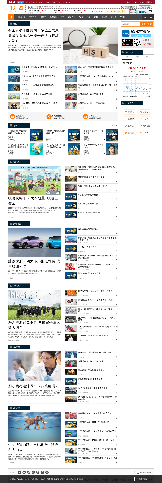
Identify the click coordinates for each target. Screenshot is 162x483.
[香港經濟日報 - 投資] (16, 8)
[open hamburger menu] (151, 17)
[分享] (60, 62)
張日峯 (10, 137)
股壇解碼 (86, 139)
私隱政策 (63, 479)
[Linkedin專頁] (47, 472)
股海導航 (86, 153)
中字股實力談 (50, 153)
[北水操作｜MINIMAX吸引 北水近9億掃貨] (34, 69)
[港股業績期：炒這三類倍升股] (91, 95)
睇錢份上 (11, 139)
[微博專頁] (29, 472)
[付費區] (20, 2)
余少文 (48, 151)
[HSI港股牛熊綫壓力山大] (91, 77)
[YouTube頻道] (24, 472)
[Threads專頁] (42, 472)
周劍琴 (10, 151)
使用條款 (72, 479)
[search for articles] (145, 17)
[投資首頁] (11, 17)
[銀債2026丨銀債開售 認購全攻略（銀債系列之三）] (25, 149)
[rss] (59, 6)
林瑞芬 (86, 151)
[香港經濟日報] (12, 2)
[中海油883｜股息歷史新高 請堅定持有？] (34, 77)
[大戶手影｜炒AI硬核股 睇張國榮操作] (34, 86)
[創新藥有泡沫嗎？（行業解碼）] (91, 104)
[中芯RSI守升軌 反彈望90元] (101, 149)
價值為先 (48, 139)
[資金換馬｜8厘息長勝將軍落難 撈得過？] (91, 69)
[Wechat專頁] (33, 472)
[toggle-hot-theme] (124, 11)
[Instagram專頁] (38, 472)
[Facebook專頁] (19, 472)
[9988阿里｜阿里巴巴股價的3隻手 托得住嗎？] (34, 104)
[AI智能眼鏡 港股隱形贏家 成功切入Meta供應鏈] (91, 86)
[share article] (29, 140)
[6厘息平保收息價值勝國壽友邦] (63, 135)
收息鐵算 (11, 153)
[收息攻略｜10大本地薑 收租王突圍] (34, 95)
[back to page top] (156, 471)
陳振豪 (86, 137)
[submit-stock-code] (102, 11)
